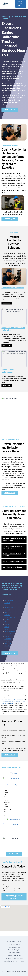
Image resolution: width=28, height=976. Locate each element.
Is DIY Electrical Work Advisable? (12, 567)
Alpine (6, 641)
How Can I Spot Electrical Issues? (13, 561)
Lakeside (7, 610)
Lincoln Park (8, 634)
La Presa (7, 619)
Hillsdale (7, 615)
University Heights (10, 631)
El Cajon (7, 605)
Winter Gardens (9, 600)
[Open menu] (14, 4)
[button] (14, 539)
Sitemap (15, 961)
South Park (8, 643)
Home (9, 941)
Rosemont (7, 639)
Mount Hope (8, 636)
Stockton (7, 646)
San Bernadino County (14, 955)
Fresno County (16, 941)
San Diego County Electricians (14, 958)
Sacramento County (14, 952)
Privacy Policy (8, 961)
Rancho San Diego (10, 617)
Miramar (7, 622)
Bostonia (7, 603)
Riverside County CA (14, 950)
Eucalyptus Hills (9, 607)
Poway (6, 624)
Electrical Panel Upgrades (12, 288)
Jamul (6, 629)
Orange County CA (14, 947)
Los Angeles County (14, 944)
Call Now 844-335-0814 (20, 4)
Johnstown (8, 612)
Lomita (6, 627)
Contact (22, 961)
